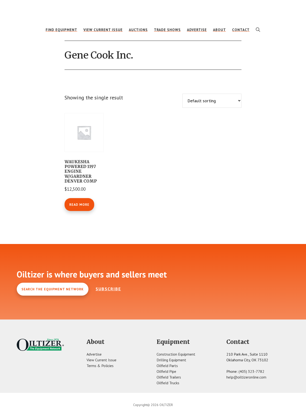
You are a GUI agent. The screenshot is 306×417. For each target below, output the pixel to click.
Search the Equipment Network (53, 289)
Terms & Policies (100, 365)
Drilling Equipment (171, 359)
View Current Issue (101, 359)
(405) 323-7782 (251, 371)
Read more (79, 204)
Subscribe (108, 289)
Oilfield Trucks (168, 382)
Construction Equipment (176, 354)
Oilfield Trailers (169, 377)
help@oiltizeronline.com (246, 377)
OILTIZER (153, 10)
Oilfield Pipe (166, 371)
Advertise (94, 354)
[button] (258, 29)
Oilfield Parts (167, 365)
